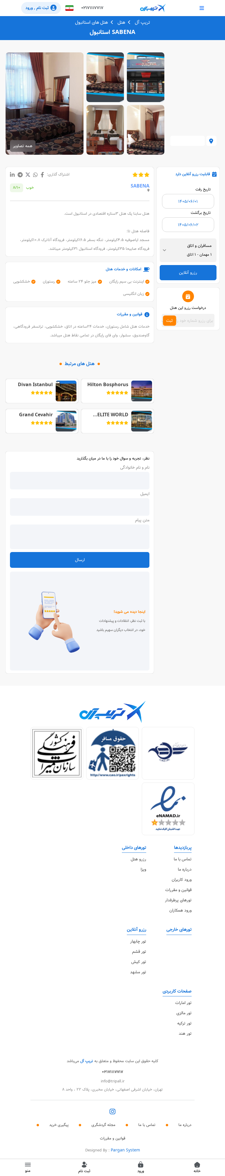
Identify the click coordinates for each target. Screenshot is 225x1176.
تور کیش (138, 962)
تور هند (185, 1033)
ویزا (143, 869)
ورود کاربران (182, 879)
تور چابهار (138, 941)
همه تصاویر (23, 146)
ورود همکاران (180, 910)
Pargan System (125, 1150)
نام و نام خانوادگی (134, 467)
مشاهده (146, 77)
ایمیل (144, 494)
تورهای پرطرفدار (178, 900)
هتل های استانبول (91, 22)
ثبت (169, 320)
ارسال (80, 560)
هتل (121, 22)
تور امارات (183, 1003)
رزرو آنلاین (188, 272)
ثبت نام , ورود (37, 8)
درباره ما (185, 869)
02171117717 (92, 8)
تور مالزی (184, 1013)
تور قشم (139, 951)
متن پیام (142, 520)
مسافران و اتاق (199, 246)
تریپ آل (142, 22)
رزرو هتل (138, 859)
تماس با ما (183, 859)
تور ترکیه (184, 1023)
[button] (69, 8)
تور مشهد (138, 972)
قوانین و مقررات (178, 890)
